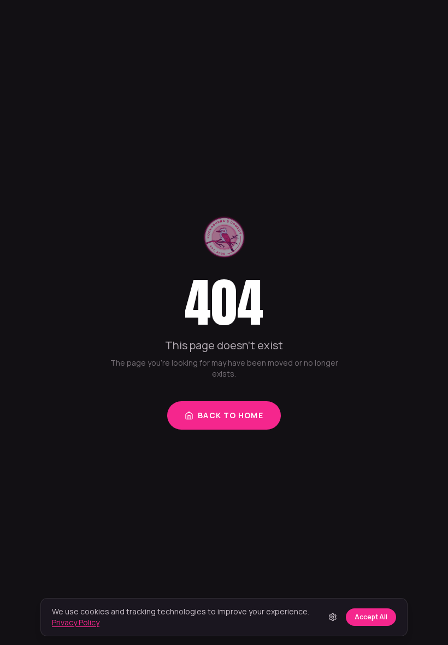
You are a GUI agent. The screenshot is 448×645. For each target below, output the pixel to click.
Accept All (371, 616)
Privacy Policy (75, 622)
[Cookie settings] (332, 617)
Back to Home (230, 415)
